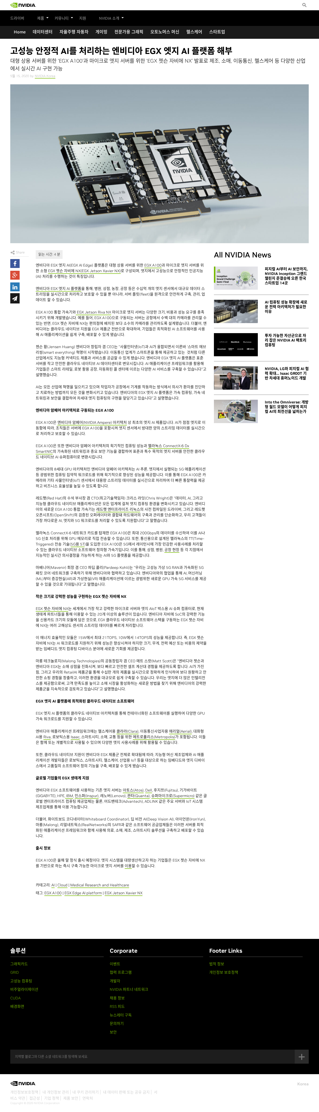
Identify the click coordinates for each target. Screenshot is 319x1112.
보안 (113, 1032)
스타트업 (217, 32)
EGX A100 (153, 265)
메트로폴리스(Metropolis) (154, 736)
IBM (69, 795)
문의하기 (117, 1023)
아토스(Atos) (133, 790)
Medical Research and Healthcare (99, 885)
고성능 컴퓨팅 (21, 981)
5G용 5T (78, 544)
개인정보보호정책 (24, 1092)
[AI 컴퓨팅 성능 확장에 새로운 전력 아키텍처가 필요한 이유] (236, 311)
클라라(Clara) (127, 731)
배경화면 (17, 1006)
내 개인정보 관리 (56, 1092)
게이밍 (101, 32)
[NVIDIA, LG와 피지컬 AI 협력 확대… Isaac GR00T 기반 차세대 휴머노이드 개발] (236, 378)
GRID (14, 972)
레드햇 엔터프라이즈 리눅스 (118, 509)
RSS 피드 (117, 1006)
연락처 (87, 1098)
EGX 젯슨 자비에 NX (52, 608)
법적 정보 (216, 964)
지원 (82, 18)
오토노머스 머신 (164, 32)
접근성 (34, 1098)
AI (53, 885)
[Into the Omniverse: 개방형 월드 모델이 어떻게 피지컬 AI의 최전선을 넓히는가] (236, 411)
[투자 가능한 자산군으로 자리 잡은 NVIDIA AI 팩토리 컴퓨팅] (236, 344)
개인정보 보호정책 (223, 972)
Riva (47, 736)
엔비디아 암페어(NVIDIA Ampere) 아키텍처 (92, 422)
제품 (40, 18)
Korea (303, 1084)
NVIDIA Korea (45, 76)
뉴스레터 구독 (121, 1015)
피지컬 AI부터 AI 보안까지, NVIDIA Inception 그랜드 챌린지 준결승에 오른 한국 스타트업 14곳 (286, 276)
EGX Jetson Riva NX (93, 312)
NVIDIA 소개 (109, 18)
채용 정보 (117, 998)
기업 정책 (51, 1098)
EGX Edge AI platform (83, 893)
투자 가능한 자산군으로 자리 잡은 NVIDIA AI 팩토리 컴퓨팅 (285, 340)
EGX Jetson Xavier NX (123, 893)
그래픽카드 (19, 964)
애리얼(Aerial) (180, 731)
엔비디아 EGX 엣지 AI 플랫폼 (58, 288)
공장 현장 (171, 549)
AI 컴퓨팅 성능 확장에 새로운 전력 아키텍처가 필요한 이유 (286, 307)
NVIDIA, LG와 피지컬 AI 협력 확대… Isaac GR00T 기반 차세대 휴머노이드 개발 (287, 373)
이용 (128, 865)
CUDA (15, 998)
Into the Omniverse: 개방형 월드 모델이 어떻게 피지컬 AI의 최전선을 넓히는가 (286, 407)
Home (20, 32)
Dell (148, 790)
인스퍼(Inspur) (87, 795)
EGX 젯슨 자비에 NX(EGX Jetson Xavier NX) (84, 270)
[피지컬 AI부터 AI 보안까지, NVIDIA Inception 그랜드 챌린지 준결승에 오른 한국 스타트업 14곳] (236, 278)
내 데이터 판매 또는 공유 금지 (126, 1092)
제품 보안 (70, 1098)
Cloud (62, 885)
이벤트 (115, 964)
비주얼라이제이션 (24, 989)
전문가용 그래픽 (128, 32)
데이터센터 (43, 32)
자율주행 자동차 (74, 32)
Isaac (75, 736)
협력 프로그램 (121, 972)
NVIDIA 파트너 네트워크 (129, 989)
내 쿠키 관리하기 (85, 1092)
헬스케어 (194, 32)
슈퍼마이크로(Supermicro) (173, 795)
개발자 (115, 981)
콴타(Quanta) (138, 795)
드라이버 (17, 18)
